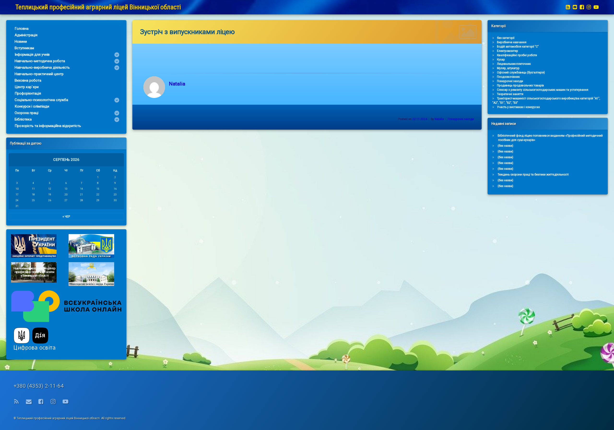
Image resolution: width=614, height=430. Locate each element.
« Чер (66, 216)
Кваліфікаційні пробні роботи (517, 55)
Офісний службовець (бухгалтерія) (521, 72)
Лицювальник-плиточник (514, 64)
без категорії (505, 38)
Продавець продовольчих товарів (520, 85)
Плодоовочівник (508, 77)
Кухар (501, 59)
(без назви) (505, 145)
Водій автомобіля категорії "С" (518, 46)
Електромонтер (507, 51)
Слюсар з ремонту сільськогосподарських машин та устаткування (542, 89)
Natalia (177, 84)
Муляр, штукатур (508, 68)
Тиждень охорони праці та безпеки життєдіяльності (533, 174)
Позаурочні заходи (461, 119)
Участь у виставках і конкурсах (518, 107)
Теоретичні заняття (510, 94)
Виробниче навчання (511, 42)
